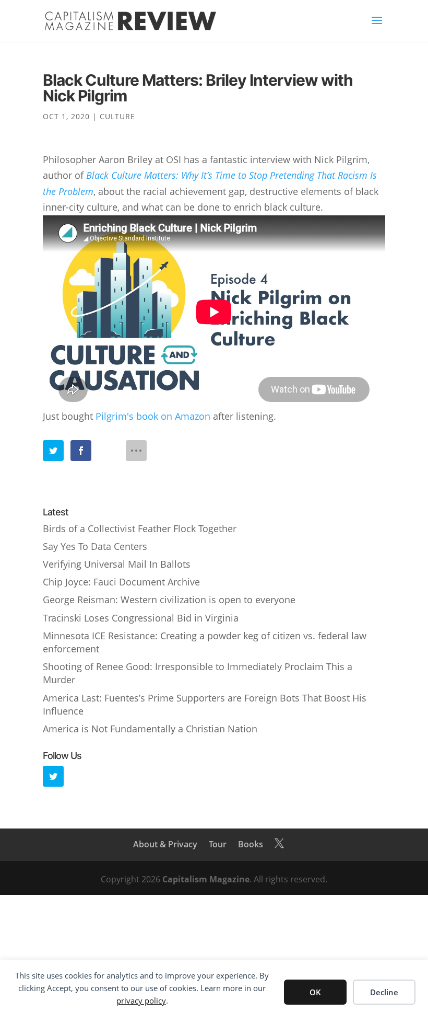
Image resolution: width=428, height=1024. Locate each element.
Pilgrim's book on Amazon (153, 416)
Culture (117, 116)
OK (315, 992)
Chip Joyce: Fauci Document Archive (121, 582)
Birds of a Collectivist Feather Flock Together (139, 528)
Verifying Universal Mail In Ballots (117, 564)
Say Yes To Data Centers (95, 546)
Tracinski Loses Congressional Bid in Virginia (141, 618)
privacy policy (141, 1000)
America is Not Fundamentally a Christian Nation (150, 728)
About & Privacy (165, 844)
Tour (218, 844)
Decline (384, 992)
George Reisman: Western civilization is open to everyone (169, 599)
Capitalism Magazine (205, 879)
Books (250, 844)
